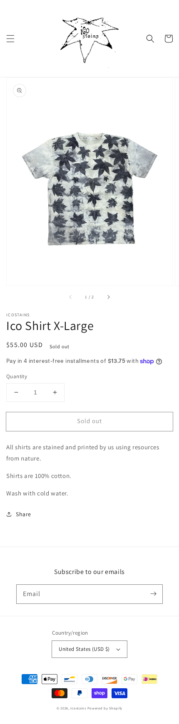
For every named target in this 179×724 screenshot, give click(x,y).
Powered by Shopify (105, 708)
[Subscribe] (153, 594)
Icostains (78, 708)
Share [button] (23, 514)
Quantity (16, 376)
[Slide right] (108, 297)
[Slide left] (71, 297)
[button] (10, 39)
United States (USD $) (84, 649)
